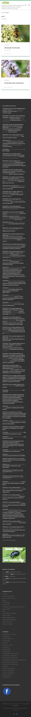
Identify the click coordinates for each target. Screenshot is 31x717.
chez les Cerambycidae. (16, 257)
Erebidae (4, 130)
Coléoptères (6, 641)
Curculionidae (15, 346)
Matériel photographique (8, 617)
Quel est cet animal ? (14, 704)
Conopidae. (7, 333)
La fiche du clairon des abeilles (16, 454)
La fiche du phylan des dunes (16, 149)
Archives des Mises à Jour (9, 598)
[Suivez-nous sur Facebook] (16, 714)
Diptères (4, 643)
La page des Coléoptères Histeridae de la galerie (11, 296)
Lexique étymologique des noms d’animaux (13, 607)
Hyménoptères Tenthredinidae (10, 209)
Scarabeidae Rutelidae (18, 110)
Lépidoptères (6, 651)
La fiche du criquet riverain (15, 390)
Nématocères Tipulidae (13, 213)
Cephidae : (10, 158)
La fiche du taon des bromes (16, 432)
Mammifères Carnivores (9, 655)
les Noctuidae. (12, 314)
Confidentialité (6, 602)
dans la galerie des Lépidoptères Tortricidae (13, 503)
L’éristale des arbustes (14, 83)
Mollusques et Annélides (10, 662)
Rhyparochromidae (7, 359)
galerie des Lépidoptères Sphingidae (11, 136)
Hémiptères (5, 647)
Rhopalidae (5, 358)
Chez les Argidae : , (10, 156)
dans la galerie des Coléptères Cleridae (13, 522)
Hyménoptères (6, 649)
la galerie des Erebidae (13, 321)
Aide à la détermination (8, 596)
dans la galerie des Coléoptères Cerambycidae (13, 488)
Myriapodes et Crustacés (10, 664)
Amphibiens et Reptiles (9, 634)
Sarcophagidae (6, 332)
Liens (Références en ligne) (9, 613)
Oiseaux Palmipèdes (8, 671)
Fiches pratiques (7, 645)
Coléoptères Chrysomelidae (15, 235)
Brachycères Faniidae (7, 219)
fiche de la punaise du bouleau (17, 464)
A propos (4, 594)
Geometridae (12, 127)
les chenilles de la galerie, (12, 161)
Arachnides (6, 636)
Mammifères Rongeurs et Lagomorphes (14, 660)
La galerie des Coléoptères (15, 267)
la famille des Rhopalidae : (15, 145)
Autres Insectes (7, 638)
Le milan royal (11, 576)
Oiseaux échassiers (8, 668)
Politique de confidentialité (9, 619)
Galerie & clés (5, 604)
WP (12, 708)
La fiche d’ (16, 534)
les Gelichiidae (14, 311)
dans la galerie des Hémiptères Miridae (13, 495)
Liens (3, 611)
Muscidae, (5, 330)
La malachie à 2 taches (15, 572)
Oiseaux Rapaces (7, 675)
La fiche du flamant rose (15, 450)
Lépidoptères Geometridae (15, 337)
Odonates (5, 666)
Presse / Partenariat (7, 622)
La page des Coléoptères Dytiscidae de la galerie (11, 303)
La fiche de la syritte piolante (16, 437)
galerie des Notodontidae (8, 320)
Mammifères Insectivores (10, 658)
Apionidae (19, 111)
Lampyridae (5, 350)
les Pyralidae (14, 313)
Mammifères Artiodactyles (10, 653)
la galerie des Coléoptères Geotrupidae (13, 527)
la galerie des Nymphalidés (13, 385)
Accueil (3, 12)
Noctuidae (5, 132)
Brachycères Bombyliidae (13, 215)
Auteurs (4, 600)
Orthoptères (6, 677)
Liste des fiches (6, 615)
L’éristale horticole (12, 48)
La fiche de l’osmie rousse (14, 481)
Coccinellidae (5, 349)
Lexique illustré (6, 609)
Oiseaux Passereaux (8, 673)
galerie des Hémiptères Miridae (10, 229)
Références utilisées (7, 624)
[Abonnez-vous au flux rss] (14, 714)
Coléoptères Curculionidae (11, 181)
